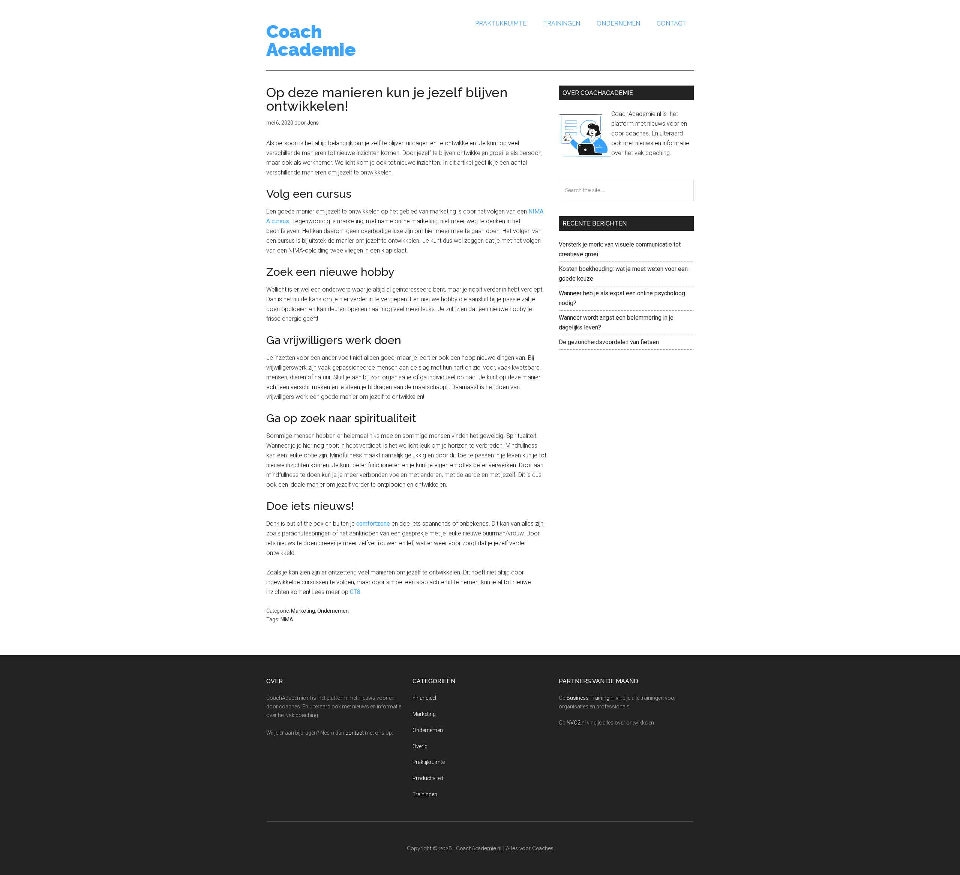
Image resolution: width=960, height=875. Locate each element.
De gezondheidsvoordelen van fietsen (609, 342)
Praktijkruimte (428, 762)
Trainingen (424, 794)
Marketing (303, 611)
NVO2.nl (576, 723)
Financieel (424, 698)
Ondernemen (333, 611)
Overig (420, 746)
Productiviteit (427, 778)
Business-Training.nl (591, 698)
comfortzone (373, 523)
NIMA (286, 619)
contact (354, 733)
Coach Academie (311, 40)
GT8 (355, 591)
